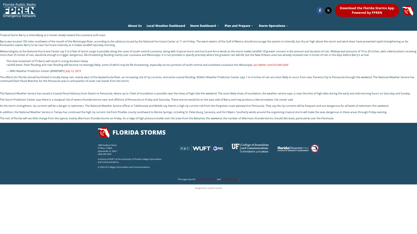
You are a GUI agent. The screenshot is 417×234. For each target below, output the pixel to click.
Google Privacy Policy (206, 179)
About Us (135, 26)
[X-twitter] (328, 10)
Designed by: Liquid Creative (208, 188)
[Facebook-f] (320, 10)
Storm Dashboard (203, 26)
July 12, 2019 (73, 71)
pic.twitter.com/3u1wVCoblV (271, 65)
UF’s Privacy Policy (230, 179)
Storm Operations (272, 26)
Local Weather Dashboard (166, 26)
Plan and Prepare (237, 26)
